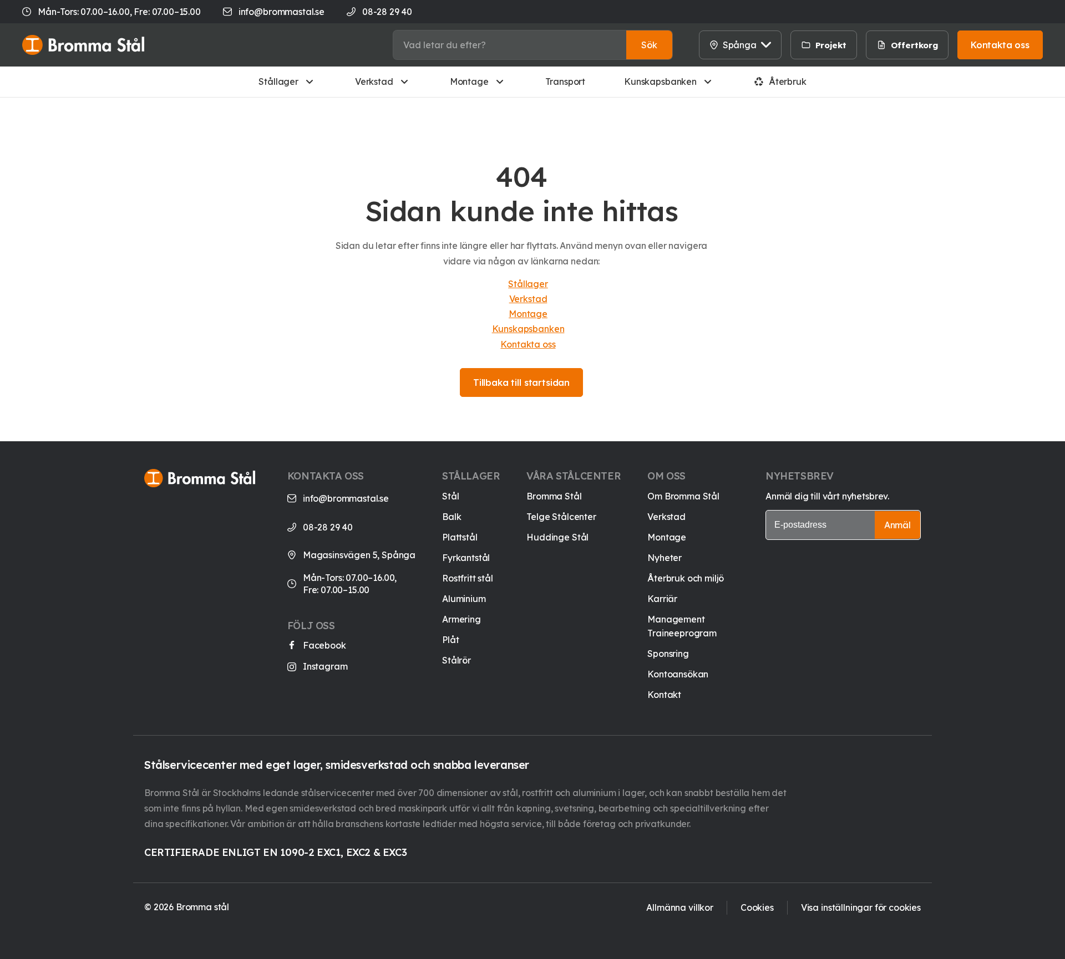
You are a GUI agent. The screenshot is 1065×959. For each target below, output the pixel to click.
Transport (565, 81)
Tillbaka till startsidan (521, 382)
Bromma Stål (553, 496)
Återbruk (788, 81)
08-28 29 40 (328, 527)
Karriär (662, 598)
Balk (451, 516)
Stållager (278, 81)
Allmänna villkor (679, 907)
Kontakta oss (527, 344)
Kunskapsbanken (660, 81)
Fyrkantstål (466, 557)
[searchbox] (509, 44)
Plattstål (460, 537)
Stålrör (456, 660)
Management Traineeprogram (682, 626)
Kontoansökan (677, 674)
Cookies (757, 907)
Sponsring (668, 653)
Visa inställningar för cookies (861, 907)
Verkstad (374, 81)
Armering (461, 619)
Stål (450, 496)
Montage (469, 81)
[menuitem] (863, 44)
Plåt (450, 639)
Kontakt (664, 694)
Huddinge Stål (557, 537)
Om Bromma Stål (683, 496)
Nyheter (664, 557)
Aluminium (464, 598)
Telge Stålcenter (561, 516)
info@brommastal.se (281, 11)
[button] (649, 44)
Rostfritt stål (467, 578)
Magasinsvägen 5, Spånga (359, 554)
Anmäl (897, 524)
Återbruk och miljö (685, 578)
